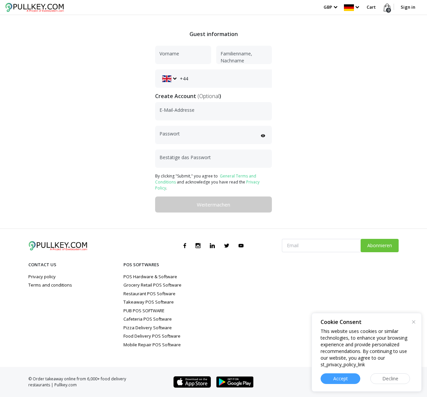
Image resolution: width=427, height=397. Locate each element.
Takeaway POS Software (148, 302)
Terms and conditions (50, 285)
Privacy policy (42, 277)
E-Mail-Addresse (176, 110)
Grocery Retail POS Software (152, 285)
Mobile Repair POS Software (152, 345)
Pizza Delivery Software (147, 328)
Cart (371, 7)
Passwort (169, 133)
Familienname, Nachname (236, 57)
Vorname (169, 53)
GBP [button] (328, 7)
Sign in (408, 7)
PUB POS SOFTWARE (143, 311)
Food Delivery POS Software (151, 336)
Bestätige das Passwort (185, 157)
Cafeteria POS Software (147, 319)
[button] (351, 7)
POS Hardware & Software (150, 277)
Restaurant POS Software (149, 294)
